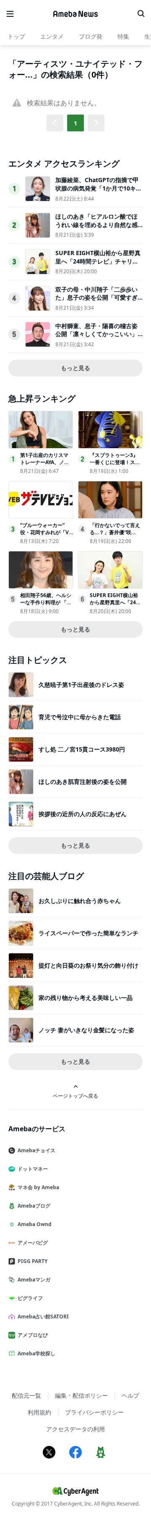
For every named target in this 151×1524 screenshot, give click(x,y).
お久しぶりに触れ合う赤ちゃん (80, 901)
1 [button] (75, 123)
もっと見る (75, 368)
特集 (123, 36)
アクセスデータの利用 (75, 1429)
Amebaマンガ (34, 1279)
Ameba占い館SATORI (43, 1316)
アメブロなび (33, 1335)
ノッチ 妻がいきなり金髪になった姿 (86, 1030)
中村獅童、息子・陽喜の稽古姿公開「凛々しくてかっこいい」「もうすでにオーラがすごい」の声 (96, 338)
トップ (16, 36)
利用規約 (39, 1412)
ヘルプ (130, 1395)
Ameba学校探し (36, 1353)
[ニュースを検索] (141, 14)
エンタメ (52, 36)
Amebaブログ (34, 1205)
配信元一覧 (26, 1395)
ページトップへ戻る (75, 1095)
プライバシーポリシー (94, 1412)
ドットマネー (33, 1168)
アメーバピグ (33, 1242)
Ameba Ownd (35, 1224)
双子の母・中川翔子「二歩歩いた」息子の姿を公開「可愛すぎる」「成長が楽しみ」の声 (96, 297)
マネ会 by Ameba (38, 1187)
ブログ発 (90, 36)
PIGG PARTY (32, 1261)
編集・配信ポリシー (81, 1395)
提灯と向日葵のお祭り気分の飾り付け (88, 965)
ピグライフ (30, 1298)
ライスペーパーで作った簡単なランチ (88, 933)
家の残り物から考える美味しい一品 (86, 998)
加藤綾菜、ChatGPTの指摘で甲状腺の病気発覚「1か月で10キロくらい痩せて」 (98, 188)
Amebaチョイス (36, 1150)
